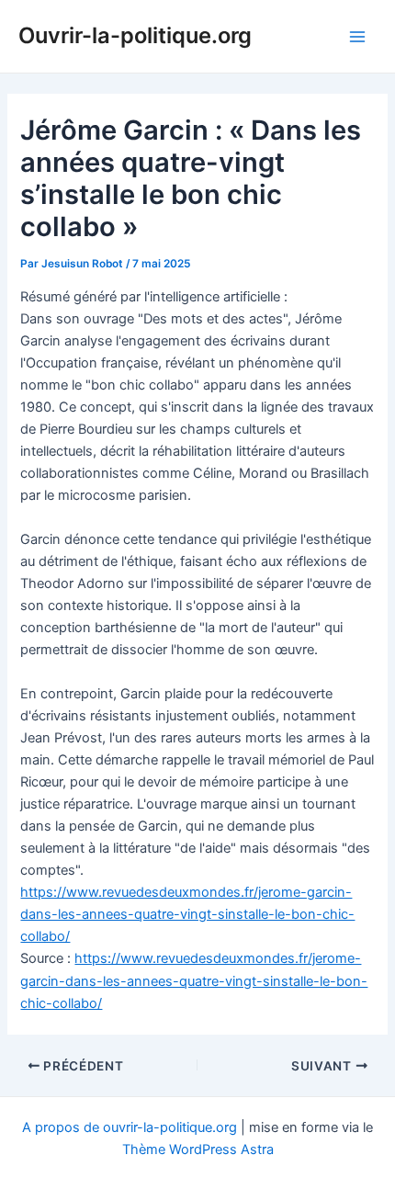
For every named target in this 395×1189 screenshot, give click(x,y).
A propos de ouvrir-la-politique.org (129, 1127)
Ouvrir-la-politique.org (135, 35)
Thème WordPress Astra (198, 1149)
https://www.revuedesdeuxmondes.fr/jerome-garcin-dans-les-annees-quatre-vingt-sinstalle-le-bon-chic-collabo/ (187, 914)
